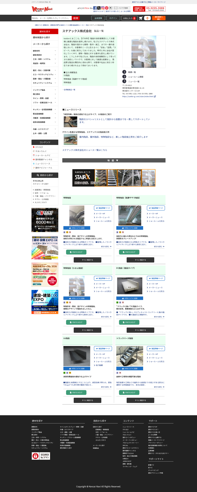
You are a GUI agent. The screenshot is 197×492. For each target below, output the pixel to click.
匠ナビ (150, 467)
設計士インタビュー (129, 437)
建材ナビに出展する (139, 2)
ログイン (113, 18)
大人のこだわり (40, 202)
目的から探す (46, 175)
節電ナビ (151, 465)
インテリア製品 (36, 432)
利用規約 (151, 448)
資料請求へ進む (159, 18)
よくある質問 (125, 11)
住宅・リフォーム (41, 193)
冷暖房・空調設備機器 (67, 443)
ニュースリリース (42, 163)
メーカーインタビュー (130, 440)
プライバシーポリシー (155, 443)
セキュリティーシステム (39, 448)
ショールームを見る (103, 221)
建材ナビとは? (98, 11)
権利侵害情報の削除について (157, 445)
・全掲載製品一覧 (68, 89)
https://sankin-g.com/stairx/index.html (138, 96)
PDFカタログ (76, 252)
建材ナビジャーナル (43, 167)
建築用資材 (35, 429)
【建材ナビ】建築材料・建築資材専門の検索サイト (51, 25)
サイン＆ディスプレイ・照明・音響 (71, 427)
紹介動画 (99, 365)
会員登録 (98, 18)
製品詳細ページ (104, 208)
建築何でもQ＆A (128, 453)
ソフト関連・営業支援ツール (69, 435)
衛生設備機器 (64, 440)
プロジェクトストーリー (131, 443)
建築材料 (34, 427)
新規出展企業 (38, 180)
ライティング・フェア (130, 466)
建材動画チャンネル (43, 159)
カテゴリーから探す (41, 184)
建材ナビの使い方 (112, 11)
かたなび (39, 147)
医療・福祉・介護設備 (38, 445)
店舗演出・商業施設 (42, 189)
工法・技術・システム (38, 437)
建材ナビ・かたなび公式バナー (158, 453)
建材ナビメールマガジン (131, 448)
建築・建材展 (127, 464)
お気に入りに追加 (77, 228)
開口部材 (34, 435)
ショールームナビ (42, 155)
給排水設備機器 (65, 445)
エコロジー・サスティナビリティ (42, 443)
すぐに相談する (87, 260)
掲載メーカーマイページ (157, 2)
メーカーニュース (102, 217)
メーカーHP (100, 213)
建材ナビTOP (152, 427)
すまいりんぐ (41, 151)
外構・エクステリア (66, 429)
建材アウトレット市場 (155, 473)
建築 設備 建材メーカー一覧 (79, 25)
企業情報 (151, 450)
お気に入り (129, 18)
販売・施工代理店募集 (130, 456)
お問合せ (126, 458)
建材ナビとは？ (153, 429)
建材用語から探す (41, 37)
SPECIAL (125, 445)
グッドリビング (153, 470)
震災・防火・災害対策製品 (40, 440)
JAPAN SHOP (127, 461)
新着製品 (96, 448)
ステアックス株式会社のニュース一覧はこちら (84, 150)
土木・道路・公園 (66, 432)
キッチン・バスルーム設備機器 (70, 437)
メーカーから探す (41, 43)
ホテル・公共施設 (41, 199)
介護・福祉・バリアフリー (45, 196)
